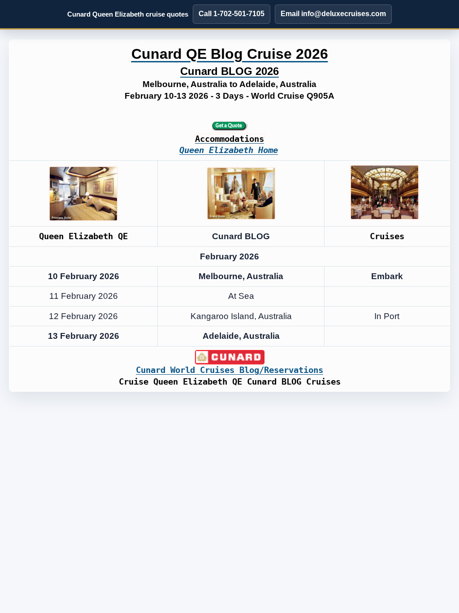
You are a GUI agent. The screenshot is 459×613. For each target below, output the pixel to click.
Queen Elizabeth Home (228, 150)
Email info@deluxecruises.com (333, 14)
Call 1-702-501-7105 (231, 14)
